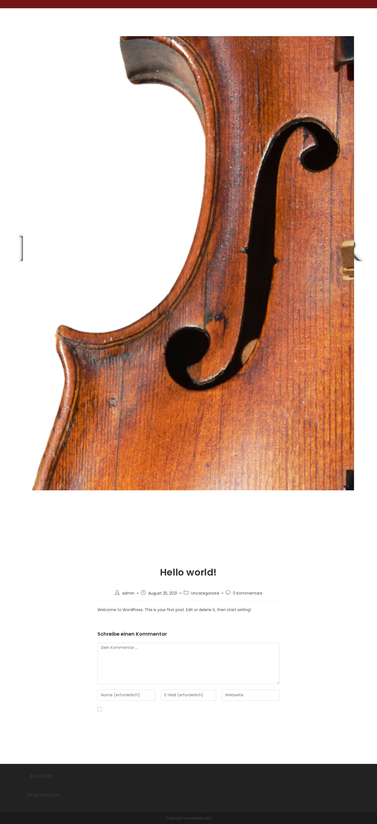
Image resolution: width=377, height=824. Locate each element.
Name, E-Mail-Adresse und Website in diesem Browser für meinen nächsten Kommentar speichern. (182, 720)
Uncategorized (205, 593)
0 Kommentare (247, 593)
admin (128, 593)
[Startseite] (315, 532)
